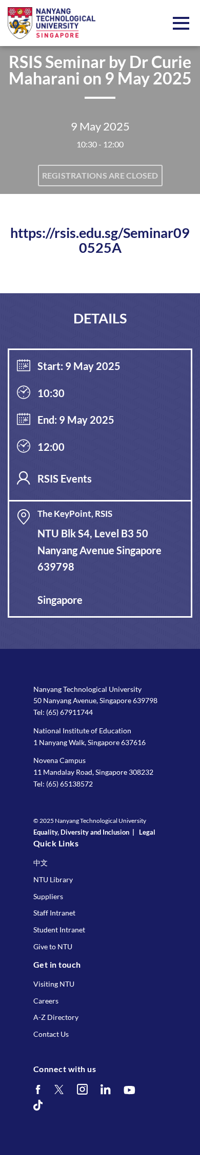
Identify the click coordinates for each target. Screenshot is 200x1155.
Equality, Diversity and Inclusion (81, 832)
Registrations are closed (100, 175)
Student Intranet (59, 929)
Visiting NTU (53, 983)
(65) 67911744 (69, 712)
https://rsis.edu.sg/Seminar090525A (100, 240)
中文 (40, 862)
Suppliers (48, 896)
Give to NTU (52, 946)
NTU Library (53, 879)
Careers (45, 1000)
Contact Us (51, 1034)
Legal (147, 832)
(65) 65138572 (69, 783)
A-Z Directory (55, 1017)
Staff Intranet (54, 912)
